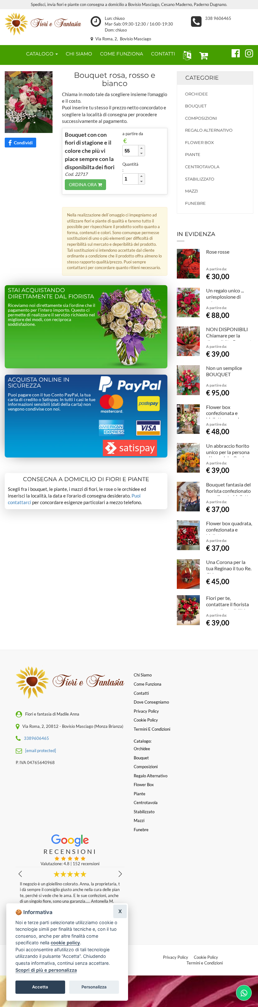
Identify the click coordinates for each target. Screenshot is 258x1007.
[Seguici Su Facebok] (233, 52)
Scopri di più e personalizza (46, 970)
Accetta (40, 986)
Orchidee (196, 93)
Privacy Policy (175, 957)
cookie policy (65, 942)
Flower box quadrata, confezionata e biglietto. (229, 529)
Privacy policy (146, 711)
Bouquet (195, 105)
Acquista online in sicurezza (39, 382)
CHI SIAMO (79, 54)
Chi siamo (143, 674)
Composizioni (201, 118)
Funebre (195, 203)
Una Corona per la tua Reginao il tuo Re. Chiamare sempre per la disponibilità (229, 571)
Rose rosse (217, 252)
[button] (186, 55)
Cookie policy (146, 719)
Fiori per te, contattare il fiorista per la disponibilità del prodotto (227, 607)
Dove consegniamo (151, 702)
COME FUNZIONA (121, 54)
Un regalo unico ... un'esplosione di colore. (225, 296)
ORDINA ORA (83, 184)
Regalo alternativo (209, 130)
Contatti (141, 693)
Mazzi (191, 190)
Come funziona (147, 684)
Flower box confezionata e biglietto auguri (222, 413)
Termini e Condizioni (205, 962)
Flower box (199, 142)
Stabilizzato (199, 178)
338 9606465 (218, 18)
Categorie (202, 77)
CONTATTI (163, 54)
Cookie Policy (206, 957)
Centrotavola (202, 166)
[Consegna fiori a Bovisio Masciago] (43, 23)
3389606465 (36, 738)
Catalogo (40, 54)
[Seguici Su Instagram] (246, 52)
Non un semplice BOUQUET (224, 371)
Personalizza (94, 986)
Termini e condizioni (152, 729)
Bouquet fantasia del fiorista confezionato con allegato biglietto (228, 490)
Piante (192, 154)
